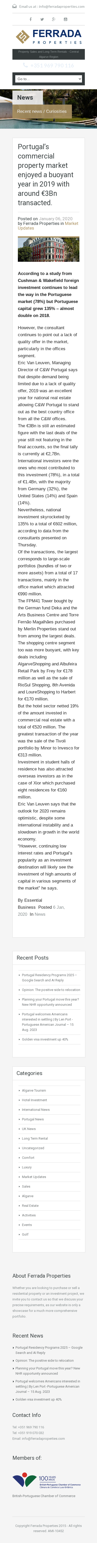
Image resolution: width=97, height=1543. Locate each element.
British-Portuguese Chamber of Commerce (43, 1496)
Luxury (27, 1167)
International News (36, 1110)
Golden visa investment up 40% (45, 1039)
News (40, 914)
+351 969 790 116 (52, 65)
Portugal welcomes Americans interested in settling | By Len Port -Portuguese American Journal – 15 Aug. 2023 (48, 1386)
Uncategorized (33, 1148)
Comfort (28, 1158)
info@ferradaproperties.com (62, 6)
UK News (29, 1129)
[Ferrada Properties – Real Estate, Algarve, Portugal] (48, 38)
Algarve (27, 1196)
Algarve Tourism (34, 1090)
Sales (26, 1186)
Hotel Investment (34, 1100)
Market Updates (34, 1177)
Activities (29, 1215)
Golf (25, 1234)
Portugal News (33, 1119)
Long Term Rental (35, 1138)
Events (27, 1225)
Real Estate (30, 1206)
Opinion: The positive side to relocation (51, 990)
